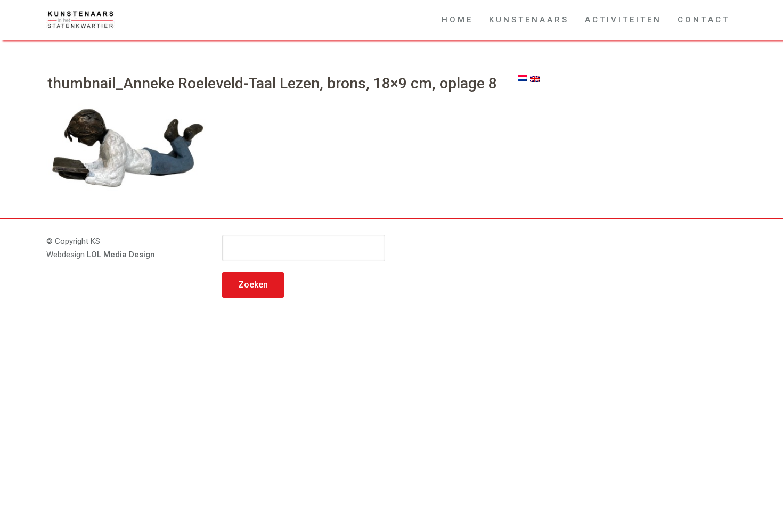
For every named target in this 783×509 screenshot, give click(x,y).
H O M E (456, 19)
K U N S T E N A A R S (528, 19)
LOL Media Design (121, 254)
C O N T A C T (703, 19)
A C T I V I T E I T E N (622, 19)
